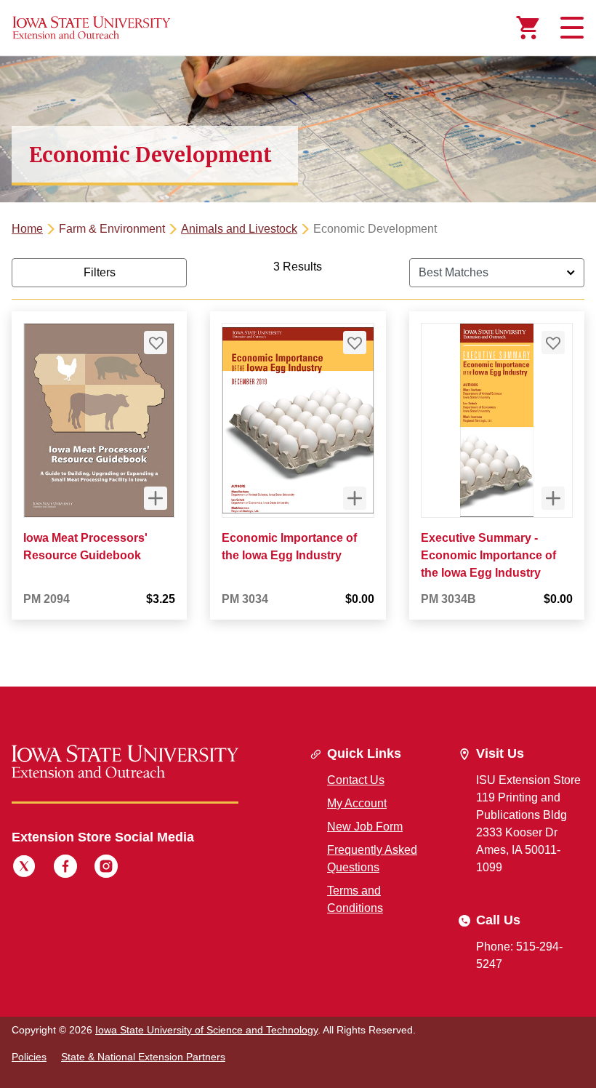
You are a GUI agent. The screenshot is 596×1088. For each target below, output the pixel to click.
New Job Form (365, 826)
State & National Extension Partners (143, 1057)
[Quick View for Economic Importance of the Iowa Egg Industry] (354, 498)
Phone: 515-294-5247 (519, 955)
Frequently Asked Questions (372, 858)
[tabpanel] (298, 450)
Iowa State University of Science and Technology (206, 1030)
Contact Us (355, 780)
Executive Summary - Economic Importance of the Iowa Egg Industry (488, 555)
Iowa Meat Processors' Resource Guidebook (85, 546)
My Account (357, 803)
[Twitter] (24, 868)
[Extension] (92, 27)
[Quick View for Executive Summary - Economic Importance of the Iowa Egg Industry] (553, 498)
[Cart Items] (528, 27)
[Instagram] (106, 868)
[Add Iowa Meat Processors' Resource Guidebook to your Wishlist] (155, 342)
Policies (29, 1057)
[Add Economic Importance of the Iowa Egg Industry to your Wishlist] (354, 342)
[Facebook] (65, 868)
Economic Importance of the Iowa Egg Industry (289, 546)
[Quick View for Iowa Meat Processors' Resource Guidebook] (155, 498)
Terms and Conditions (355, 899)
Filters (100, 272)
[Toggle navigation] (569, 28)
